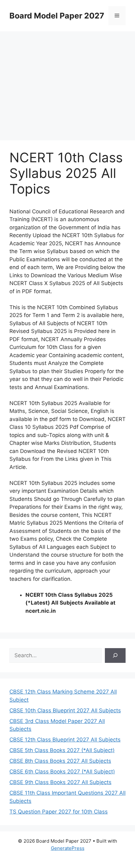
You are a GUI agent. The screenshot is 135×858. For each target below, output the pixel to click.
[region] (67, 81)
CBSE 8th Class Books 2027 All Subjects (60, 761)
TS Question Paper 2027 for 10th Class (58, 812)
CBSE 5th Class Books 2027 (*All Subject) (62, 750)
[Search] (115, 655)
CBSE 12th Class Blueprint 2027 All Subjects (65, 739)
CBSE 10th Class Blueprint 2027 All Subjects (65, 710)
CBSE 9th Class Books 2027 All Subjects (60, 782)
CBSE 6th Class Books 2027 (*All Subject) (62, 771)
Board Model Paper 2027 (56, 15)
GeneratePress (67, 848)
